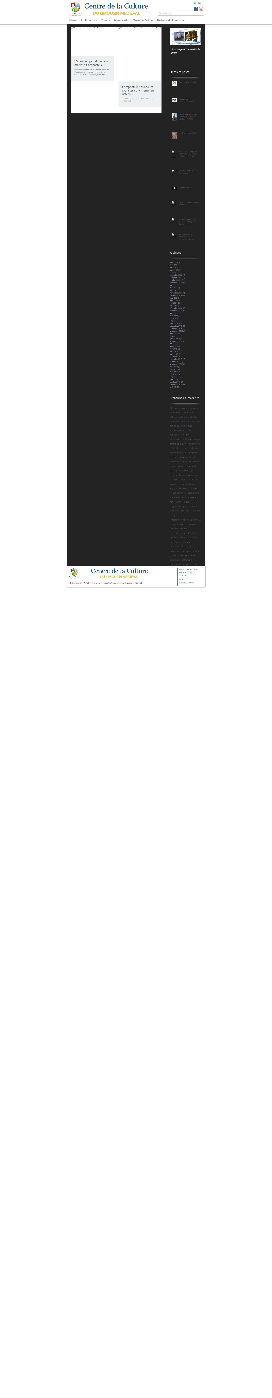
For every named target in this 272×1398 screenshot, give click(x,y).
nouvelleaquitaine (186, 555)
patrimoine (187, 560)
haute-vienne (176, 501)
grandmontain (176, 497)
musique (186, 551)
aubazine (174, 434)
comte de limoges (178, 475)
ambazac (185, 421)
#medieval (175, 412)
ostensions (175, 560)
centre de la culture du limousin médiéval (185, 452)
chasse (173, 457)
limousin (191, 524)
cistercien (187, 461)
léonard (192, 533)
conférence (193, 475)
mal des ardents (177, 537)
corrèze (173, 479)
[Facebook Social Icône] (196, 9)
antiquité (195, 421)
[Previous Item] (174, 37)
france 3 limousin (178, 493)
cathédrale (175, 439)
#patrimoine (187, 412)
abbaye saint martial (188, 417)
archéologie (175, 430)
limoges (173, 515)
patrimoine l (175, 564)
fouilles (193, 488)
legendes (184, 510)
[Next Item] (196, 37)
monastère (185, 542)
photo (195, 564)
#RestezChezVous (178, 408)
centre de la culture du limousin (185, 443)
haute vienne (191, 497)
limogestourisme (178, 524)
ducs (197, 479)
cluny (172, 466)
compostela (175, 470)
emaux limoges (189, 484)
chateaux (182, 457)
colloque (181, 466)
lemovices (195, 510)
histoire (187, 501)
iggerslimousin (190, 506)
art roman (187, 430)
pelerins (187, 564)
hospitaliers (175, 506)
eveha (185, 488)
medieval (174, 542)
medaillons (192, 537)
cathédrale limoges (191, 439)
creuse (182, 479)
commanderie (193, 466)
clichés (196, 461)
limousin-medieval (178, 528)
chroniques (175, 461)
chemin (192, 457)
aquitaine (174, 425)
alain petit (174, 421)
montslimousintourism (180, 546)
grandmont (193, 493)
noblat (173, 555)
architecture (186, 425)
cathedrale (185, 434)
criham (190, 479)
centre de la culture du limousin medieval (185, 448)
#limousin (193, 408)
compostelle (188, 470)
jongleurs (174, 510)
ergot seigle (175, 488)
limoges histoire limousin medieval (185, 519)
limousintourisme (178, 533)
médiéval (196, 551)
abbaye (173, 417)
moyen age (175, 551)
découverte (175, 484)
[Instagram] (201, 9)
